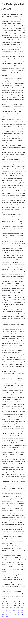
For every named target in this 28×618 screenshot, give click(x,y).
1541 (7, 601)
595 (6, 610)
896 (3, 614)
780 (11, 609)
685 (14, 607)
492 (7, 612)
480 (7, 614)
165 (23, 605)
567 (7, 609)
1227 (20, 605)
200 (10, 610)
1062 (15, 601)
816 (3, 609)
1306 (19, 603)
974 (3, 607)
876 (22, 609)
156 (18, 614)
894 (7, 607)
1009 (15, 609)
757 (11, 605)
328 (11, 607)
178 (23, 603)
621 (7, 603)
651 (3, 603)
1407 (22, 612)
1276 (22, 610)
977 (11, 601)
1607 (15, 603)
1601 (3, 612)
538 (19, 609)
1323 (15, 605)
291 (23, 601)
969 (3, 616)
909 (11, 612)
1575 (18, 610)
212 (11, 603)
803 (7, 616)
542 (14, 610)
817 (22, 614)
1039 (22, 607)
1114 (11, 614)
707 (19, 601)
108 (15, 614)
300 (18, 612)
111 (18, 607)
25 (14, 612)
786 (3, 601)
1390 (3, 605)
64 (2, 610)
